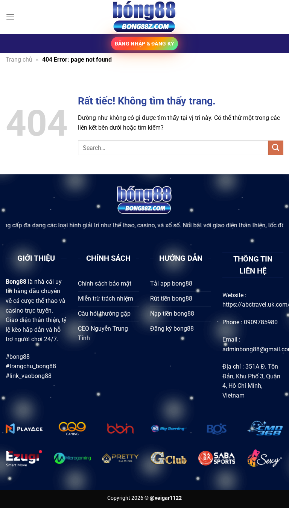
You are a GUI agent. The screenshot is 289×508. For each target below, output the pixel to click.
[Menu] (10, 17)
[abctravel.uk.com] (144, 17)
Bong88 (16, 281)
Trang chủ (19, 59)
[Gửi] (275, 148)
